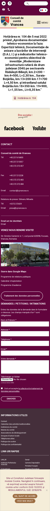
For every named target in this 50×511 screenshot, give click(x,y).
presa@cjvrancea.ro (18, 208)
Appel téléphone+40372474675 (9, 9)
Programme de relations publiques (16, 277)
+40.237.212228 (16, 175)
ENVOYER (11, 399)
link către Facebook (14, 127)
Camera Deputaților (32, 463)
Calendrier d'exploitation (11, 281)
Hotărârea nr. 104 (27, 98)
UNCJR (3, 460)
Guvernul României (32, 469)
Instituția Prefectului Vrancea (8, 463)
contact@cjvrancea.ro (19, 191)
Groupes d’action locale (10, 436)
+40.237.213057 (16, 162)
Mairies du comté (7, 430)
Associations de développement (13, 433)
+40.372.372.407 (16, 166)
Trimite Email (4, 9)
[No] (46, 490)
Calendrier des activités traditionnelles (15, 424)
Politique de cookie (8, 442)
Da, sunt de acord (25, 496)
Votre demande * (8, 359)
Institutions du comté (9, 427)
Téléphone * (6, 339)
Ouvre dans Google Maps (13, 271)
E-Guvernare (5, 469)
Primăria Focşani (31, 466)
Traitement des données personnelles (22, 296)
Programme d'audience (11, 285)
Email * (4, 349)
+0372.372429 (15, 204)
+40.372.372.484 (16, 184)
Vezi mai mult (25, 501)
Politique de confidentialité (11, 444)
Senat (27, 460)
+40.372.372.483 (16, 180)
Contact (4, 421)
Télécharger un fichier (10, 377)
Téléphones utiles (7, 439)
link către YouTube (39, 127)
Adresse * (5, 330)
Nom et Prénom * (8, 320)
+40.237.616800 (16, 157)
